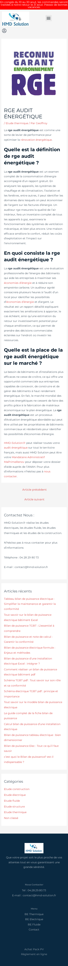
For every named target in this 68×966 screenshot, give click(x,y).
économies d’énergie (18, 282)
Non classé (11, 817)
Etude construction (16, 789)
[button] (49, 18)
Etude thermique (17, 123)
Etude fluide (12, 800)
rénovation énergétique (36, 139)
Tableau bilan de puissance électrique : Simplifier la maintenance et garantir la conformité (30, 604)
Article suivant (34, 499)
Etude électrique (15, 794)
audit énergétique (16, 447)
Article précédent (34, 489)
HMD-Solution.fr (15, 442)
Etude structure (14, 806)
